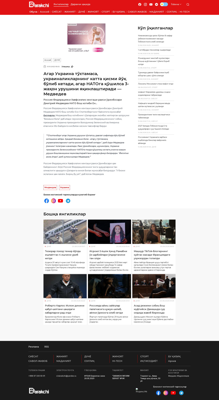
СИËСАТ (33, 356)
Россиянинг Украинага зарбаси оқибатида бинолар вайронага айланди (152, 140)
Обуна (33, 11)
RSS (46, 346)
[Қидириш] (188, 4)
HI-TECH (117, 361)
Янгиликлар (61, 4)
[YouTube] (150, 4)
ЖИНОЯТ (117, 356)
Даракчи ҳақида (80, 4)
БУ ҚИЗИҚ (174, 356)
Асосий (47, 60)
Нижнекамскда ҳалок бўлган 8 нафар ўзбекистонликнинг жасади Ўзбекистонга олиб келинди (155, 38)
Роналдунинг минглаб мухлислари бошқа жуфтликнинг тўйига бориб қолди (154, 61)
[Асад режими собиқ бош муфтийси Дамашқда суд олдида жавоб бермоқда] (154, 286)
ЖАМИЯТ (62, 356)
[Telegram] (156, 4)
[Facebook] (139, 4)
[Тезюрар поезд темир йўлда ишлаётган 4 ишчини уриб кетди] (65, 232)
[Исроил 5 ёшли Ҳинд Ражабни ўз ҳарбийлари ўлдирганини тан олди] (109, 232)
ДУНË (57, 60)
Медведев (50, 187)
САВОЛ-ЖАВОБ (37, 361)
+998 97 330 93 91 (36, 376)
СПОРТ (144, 356)
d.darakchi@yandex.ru (66, 376)
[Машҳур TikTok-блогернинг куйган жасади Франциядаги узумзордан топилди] (154, 232)
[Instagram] (145, 4)
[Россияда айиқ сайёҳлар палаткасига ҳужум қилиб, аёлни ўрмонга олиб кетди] (109, 286)
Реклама (33, 346)
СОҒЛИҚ (89, 361)
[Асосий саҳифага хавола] (39, 4)
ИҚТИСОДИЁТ (149, 361)
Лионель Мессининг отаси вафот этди (155, 84)
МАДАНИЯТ (63, 361)
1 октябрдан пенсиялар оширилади (154, 50)
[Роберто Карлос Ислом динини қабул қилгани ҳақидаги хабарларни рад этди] (65, 286)
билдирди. (49, 115)
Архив (172, 361)
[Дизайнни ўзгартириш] (164, 4)
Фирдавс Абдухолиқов (178, 376)
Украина (64, 187)
